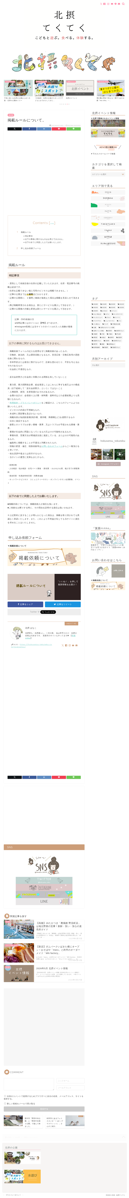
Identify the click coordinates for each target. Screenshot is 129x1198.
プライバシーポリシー (13, 1195)
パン (120, 321)
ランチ (106, 324)
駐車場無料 (96, 347)
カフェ (107, 314)
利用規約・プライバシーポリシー (25, 403)
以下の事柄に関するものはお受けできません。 (45, 239)
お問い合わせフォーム (52, 446)
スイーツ (117, 317)
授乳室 (95, 337)
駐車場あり (112, 344)
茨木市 (107, 341)
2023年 (104, 307)
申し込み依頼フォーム (31, 248)
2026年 (95, 311)
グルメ (108, 317)
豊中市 (95, 344)
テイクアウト (97, 321)
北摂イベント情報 (98, 330)
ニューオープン (109, 321)
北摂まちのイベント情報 (107, 327)
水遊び (103, 337)
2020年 (113, 304)
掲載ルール (26, 232)
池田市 (112, 337)
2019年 (104, 304)
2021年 (122, 304)
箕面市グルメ (97, 341)
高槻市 (106, 347)
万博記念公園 (116, 324)
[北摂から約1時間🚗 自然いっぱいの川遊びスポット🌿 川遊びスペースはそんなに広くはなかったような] (108, 454)
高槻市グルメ (116, 347)
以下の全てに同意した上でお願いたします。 (44, 242)
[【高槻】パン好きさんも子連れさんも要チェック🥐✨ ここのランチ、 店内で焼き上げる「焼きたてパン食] (96, 454)
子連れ (110, 334)
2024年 (113, 307)
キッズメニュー (97, 317)
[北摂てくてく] (64, 47)
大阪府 (95, 334)
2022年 (95, 307)
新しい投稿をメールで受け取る (21, 1104)
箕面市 (120, 337)
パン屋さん (96, 324)
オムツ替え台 (97, 314)
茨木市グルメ (117, 341)
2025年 (122, 307)
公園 (94, 327)
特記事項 (29, 236)
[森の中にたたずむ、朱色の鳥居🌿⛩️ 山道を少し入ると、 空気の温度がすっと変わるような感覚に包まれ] (119, 454)
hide (52, 223)
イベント (114, 311)
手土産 (119, 334)
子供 (103, 334)
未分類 (11, 115)
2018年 (95, 304)
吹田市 (110, 330)
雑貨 (103, 344)
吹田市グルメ (120, 330)
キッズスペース (118, 314)
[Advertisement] (44, 153)
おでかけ (104, 311)
